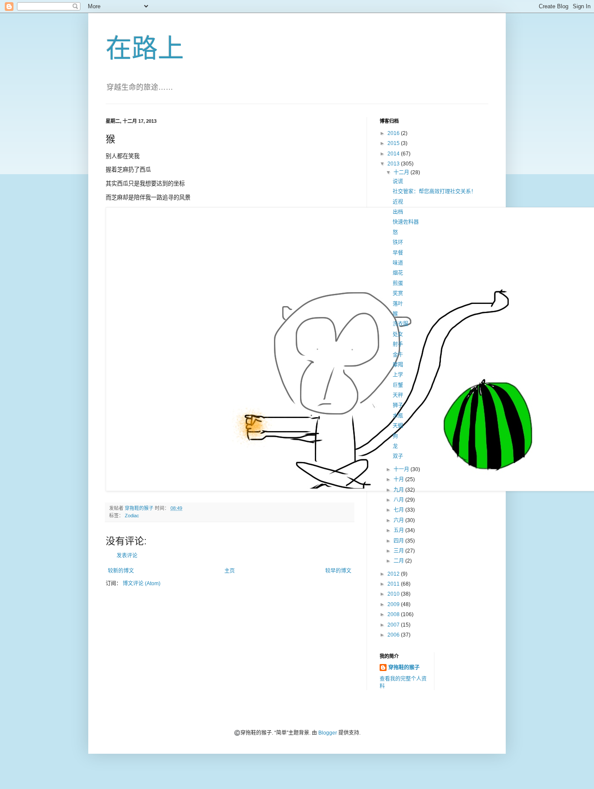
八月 (399, 500)
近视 (398, 202)
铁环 (398, 242)
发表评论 (127, 556)
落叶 (398, 304)
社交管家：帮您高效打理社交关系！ (434, 192)
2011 (394, 584)
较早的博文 (338, 571)
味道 (398, 263)
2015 (394, 143)
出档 (398, 212)
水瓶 (398, 416)
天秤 (398, 395)
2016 (394, 133)
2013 (394, 164)
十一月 (402, 469)
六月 (399, 520)
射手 (398, 344)
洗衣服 (400, 324)
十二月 (402, 172)
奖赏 (398, 293)
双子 (398, 456)
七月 (399, 510)
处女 (398, 334)
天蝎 (398, 426)
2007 (394, 625)
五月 (399, 530)
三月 (399, 551)
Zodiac (132, 515)
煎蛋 (398, 283)
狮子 (398, 405)
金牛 (398, 355)
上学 (398, 375)
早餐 (398, 253)
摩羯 (398, 365)
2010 (394, 594)
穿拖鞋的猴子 (404, 667)
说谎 (398, 182)
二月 (399, 561)
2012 (394, 574)
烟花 (398, 273)
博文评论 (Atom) (141, 583)
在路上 (145, 48)
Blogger (327, 733)
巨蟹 (398, 385)
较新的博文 (121, 571)
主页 (229, 571)
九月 (399, 490)
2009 (394, 604)
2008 (394, 614)
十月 (399, 479)
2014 (394, 154)
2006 (394, 635)
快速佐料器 (406, 222)
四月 (399, 541)
